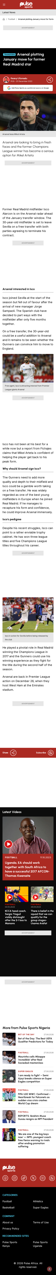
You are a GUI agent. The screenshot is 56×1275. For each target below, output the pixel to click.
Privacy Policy (10, 1228)
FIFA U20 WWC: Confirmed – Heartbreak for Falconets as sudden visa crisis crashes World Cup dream (34, 1099)
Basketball (8, 1207)
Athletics (38, 1201)
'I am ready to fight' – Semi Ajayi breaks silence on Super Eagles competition (35, 1078)
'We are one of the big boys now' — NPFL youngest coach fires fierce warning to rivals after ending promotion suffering (34, 1140)
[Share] (50, 80)
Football (11, 19)
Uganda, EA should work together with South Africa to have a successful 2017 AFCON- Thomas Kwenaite (27, 869)
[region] (28, 906)
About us (7, 1222)
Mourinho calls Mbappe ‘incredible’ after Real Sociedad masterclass (31, 1059)
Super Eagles (25, 1071)
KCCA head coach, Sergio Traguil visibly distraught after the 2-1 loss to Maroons (16, 917)
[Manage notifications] (49, 1268)
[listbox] (29, 906)
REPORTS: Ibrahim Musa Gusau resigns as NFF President (35, 1117)
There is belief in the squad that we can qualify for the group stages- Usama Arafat (42, 917)
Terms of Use (41, 1222)
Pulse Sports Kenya (9, 1244)
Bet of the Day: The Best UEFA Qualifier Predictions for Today (35, 1040)
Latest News (8, 12)
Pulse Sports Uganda (40, 1244)
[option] (16, 907)
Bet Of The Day (26, 1034)
